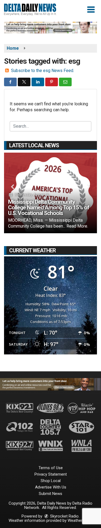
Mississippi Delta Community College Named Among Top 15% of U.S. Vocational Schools (48, 207)
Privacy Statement (50, 474)
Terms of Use (51, 467)
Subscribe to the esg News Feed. (42, 70)
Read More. (77, 226)
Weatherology (80, 520)
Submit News (50, 493)
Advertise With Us (50, 487)
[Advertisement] (50, 27)
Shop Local (51, 480)
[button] (91, 9)
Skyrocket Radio (64, 516)
